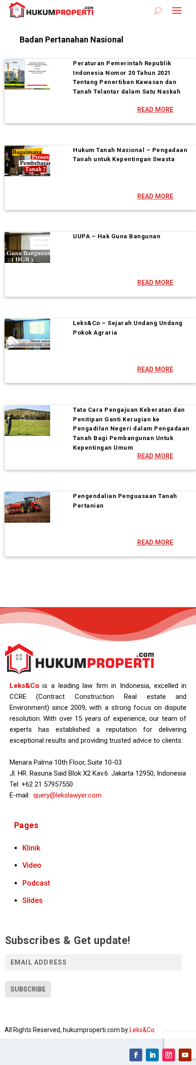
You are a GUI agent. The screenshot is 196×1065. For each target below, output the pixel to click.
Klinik (31, 848)
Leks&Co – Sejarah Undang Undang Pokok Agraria (128, 328)
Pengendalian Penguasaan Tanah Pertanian (125, 501)
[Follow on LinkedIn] (152, 1055)
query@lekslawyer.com (67, 795)
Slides (32, 900)
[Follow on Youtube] (185, 1055)
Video (31, 865)
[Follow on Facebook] (135, 1055)
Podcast (36, 883)
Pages (26, 825)
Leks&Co (24, 686)
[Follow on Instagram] (168, 1055)
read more (155, 109)
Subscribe (28, 989)
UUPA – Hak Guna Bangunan (116, 236)
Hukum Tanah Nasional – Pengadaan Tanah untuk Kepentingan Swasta (130, 155)
